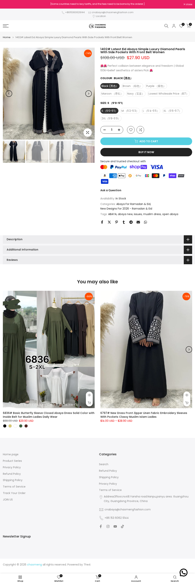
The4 (87, 564)
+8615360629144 (75, 12)
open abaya (170, 214)
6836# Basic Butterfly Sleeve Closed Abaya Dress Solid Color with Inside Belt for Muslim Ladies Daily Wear (48, 415)
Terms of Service (14, 486)
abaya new (125, 214)
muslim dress (152, 214)
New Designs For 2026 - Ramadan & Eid (126, 208)
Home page (10, 454)
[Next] (88, 93)
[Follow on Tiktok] (122, 526)
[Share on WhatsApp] (145, 222)
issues (138, 214)
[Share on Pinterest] (116, 222)
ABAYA (112, 214)
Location (101, 16)
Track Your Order (14, 493)
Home (6, 37)
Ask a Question (110, 190)
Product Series (12, 461)
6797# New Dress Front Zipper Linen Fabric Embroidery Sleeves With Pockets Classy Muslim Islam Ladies (143, 415)
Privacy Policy (12, 467)
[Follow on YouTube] (115, 526)
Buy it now (146, 152)
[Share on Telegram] (131, 222)
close (8, 4)
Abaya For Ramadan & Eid (133, 204)
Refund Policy (12, 474)
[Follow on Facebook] (100, 526)
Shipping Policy (12, 480)
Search (103, 464)
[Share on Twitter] (109, 222)
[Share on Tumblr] (123, 222)
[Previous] (9, 93)
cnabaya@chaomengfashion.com (112, 12)
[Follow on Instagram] (108, 526)
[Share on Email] (138, 222)
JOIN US (8, 499)
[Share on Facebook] (102, 222)
